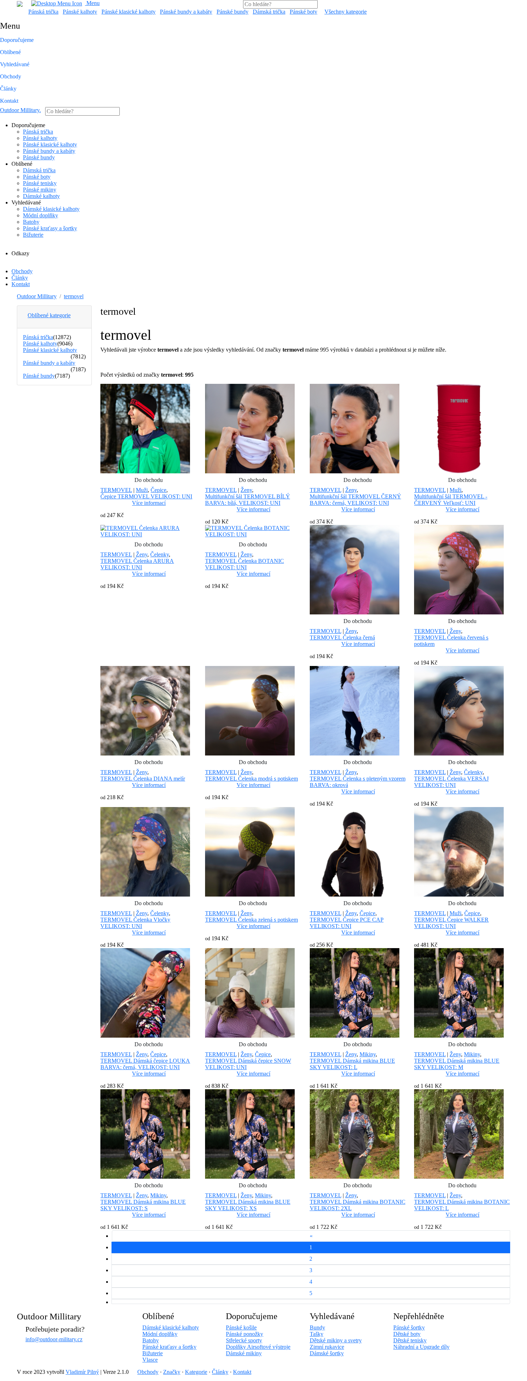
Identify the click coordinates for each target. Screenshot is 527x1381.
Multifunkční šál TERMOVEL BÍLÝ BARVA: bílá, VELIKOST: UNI (247, 499)
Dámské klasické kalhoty (51, 209)
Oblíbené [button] (10, 52)
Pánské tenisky (40, 183)
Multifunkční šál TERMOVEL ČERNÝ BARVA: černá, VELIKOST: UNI (355, 499)
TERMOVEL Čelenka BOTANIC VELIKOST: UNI (244, 564)
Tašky (316, 1334)
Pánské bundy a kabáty (186, 12)
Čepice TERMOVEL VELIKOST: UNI (146, 496)
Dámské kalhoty (41, 196)
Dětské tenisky (410, 1340)
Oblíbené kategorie (49, 315)
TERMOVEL (116, 490)
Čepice (158, 490)
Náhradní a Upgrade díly (421, 1347)
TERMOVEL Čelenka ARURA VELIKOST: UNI (137, 564)
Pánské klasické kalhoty (128, 12)
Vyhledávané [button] (14, 64)
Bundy (317, 1327)
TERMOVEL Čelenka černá (342, 637)
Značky (171, 1372)
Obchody (10, 76)
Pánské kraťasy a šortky (50, 228)
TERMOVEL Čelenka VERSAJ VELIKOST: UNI (451, 782)
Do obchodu (148, 480)
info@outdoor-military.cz (53, 1339)
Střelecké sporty (244, 1340)
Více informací (149, 503)
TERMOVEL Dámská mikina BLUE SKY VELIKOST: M (456, 1064)
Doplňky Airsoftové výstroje (258, 1347)
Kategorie (196, 1372)
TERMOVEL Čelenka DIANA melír (142, 779)
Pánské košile (241, 1327)
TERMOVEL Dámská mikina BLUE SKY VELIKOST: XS (247, 1205)
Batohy (31, 222)
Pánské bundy (232, 12)
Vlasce (150, 1360)
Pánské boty (303, 12)
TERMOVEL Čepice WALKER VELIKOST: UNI (451, 923)
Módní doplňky (40, 215)
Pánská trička (43, 12)
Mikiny (368, 1054)
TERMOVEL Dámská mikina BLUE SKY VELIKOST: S (143, 1205)
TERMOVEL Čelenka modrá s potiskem (251, 779)
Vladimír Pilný (82, 1372)
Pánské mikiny (39, 190)
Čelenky (159, 554)
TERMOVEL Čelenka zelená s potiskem (251, 920)
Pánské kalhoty (80, 12)
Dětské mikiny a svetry (336, 1340)
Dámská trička (269, 12)
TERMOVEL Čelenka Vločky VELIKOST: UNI (135, 923)
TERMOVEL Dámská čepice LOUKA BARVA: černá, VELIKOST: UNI (145, 1064)
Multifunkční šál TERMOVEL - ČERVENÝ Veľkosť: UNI (450, 499)
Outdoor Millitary (20, 110)
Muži (142, 490)
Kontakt (9, 101)
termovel (74, 296)
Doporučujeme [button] (17, 40)
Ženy (246, 490)
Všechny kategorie (345, 12)
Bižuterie (33, 235)
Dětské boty (407, 1334)
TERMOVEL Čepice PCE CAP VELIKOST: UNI (347, 923)
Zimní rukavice (327, 1347)
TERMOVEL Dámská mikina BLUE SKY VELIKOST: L (352, 1064)
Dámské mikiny (244, 1353)
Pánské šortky (409, 1327)
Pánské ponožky (244, 1334)
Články (8, 89)
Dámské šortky (327, 1353)
